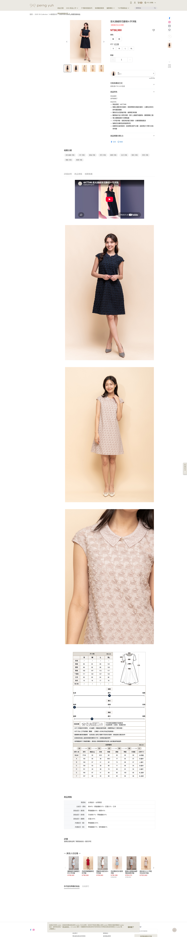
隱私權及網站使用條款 (79, 936)
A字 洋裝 (82, 155)
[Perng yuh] (42, 5)
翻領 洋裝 (113, 155)
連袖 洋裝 (92, 155)
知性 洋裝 (145, 155)
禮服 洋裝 (69, 160)
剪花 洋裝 (103, 155)
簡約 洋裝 (135, 155)
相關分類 (68, 150)
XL (131, 48)
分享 (114, 142)
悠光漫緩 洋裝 (70, 155)
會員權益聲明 (107, 936)
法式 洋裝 (124, 155)
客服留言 (105, 933)
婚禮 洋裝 (79, 160)
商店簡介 (75, 933)
